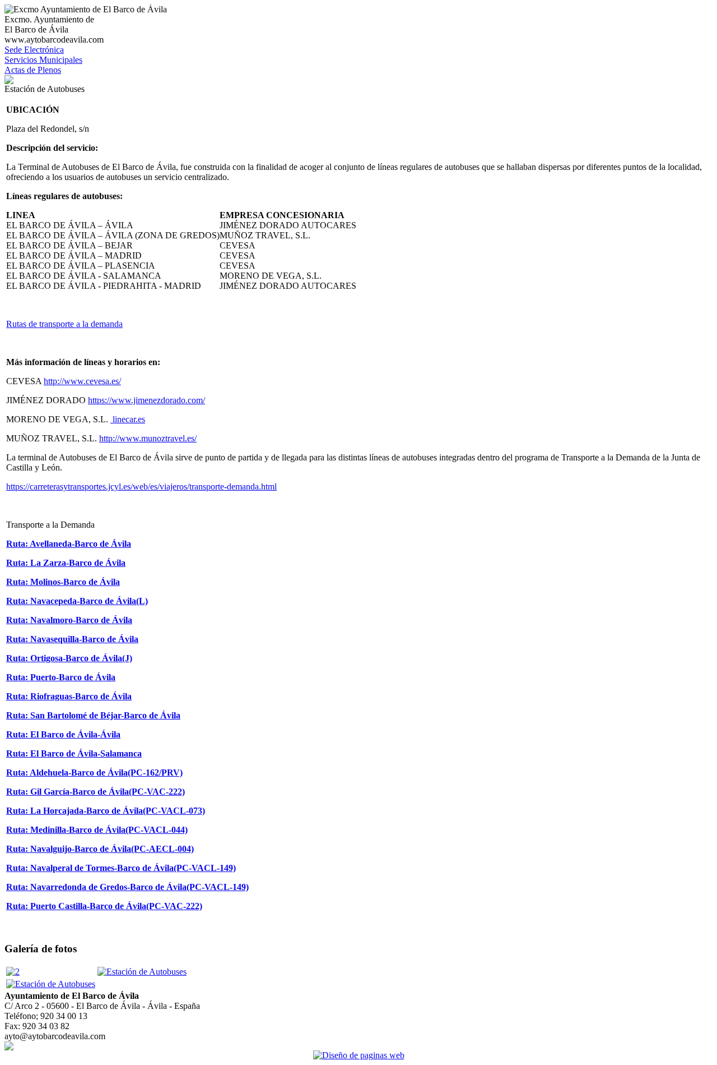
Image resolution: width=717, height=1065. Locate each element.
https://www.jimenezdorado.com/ (146, 400)
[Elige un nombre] (8, 81)
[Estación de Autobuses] (142, 971)
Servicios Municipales (43, 59)
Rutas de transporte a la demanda (64, 324)
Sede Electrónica (34, 49)
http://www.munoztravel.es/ (148, 438)
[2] (13, 971)
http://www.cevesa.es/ (82, 381)
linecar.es (127, 419)
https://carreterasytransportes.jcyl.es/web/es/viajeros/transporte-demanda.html (141, 486)
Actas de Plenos (32, 70)
